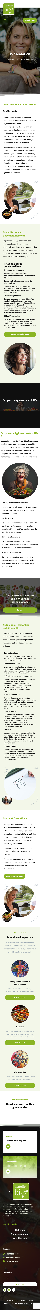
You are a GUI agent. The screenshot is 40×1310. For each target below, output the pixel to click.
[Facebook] (4, 1290)
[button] (5, 20)
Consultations (11, 1161)
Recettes (9, 1136)
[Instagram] (13, 1290)
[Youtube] (9, 1290)
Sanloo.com (31, 1303)
